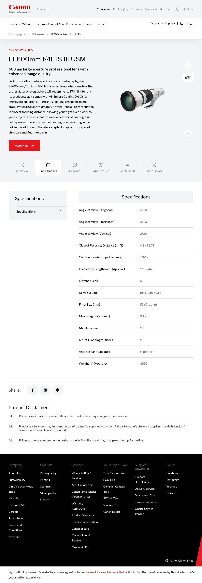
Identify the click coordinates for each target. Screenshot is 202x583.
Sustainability (17, 479)
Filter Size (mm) (89, 304)
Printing (45, 479)
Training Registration (85, 522)
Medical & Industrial (157, 9)
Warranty (157, 23)
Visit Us (13, 498)
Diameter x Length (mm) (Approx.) (102, 269)
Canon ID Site (112, 511)
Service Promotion (146, 502)
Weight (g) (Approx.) (93, 363)
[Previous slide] (188, 133)
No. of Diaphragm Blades (96, 340)
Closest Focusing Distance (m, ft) (101, 245)
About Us (15, 473)
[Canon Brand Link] (19, 9)
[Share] (32, 390)
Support (170, 23)
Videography (48, 493)
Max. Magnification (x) (94, 316)
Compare (74, 170)
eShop (189, 24)
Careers (14, 511)
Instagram (172, 479)
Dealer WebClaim (145, 495)
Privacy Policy (118, 572)
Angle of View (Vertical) (95, 233)
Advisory (14, 537)
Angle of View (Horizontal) (97, 221)
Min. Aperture (88, 328)
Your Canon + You (53, 23)
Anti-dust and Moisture (94, 351)
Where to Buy (30, 23)
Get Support (127, 170)
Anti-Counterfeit (82, 485)
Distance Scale (89, 281)
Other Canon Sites (181, 560)
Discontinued (21, 50)
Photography (48, 473)
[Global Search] (178, 9)
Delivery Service (145, 488)
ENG (186, 9)
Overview (22, 170)
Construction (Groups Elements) (100, 257)
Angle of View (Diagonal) (96, 210)
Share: (15, 390)
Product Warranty (83, 515)
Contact (100, 23)
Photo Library (154, 170)
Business (137, 9)
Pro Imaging (120, 9)
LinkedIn (171, 493)
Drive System (88, 292)
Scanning (45, 486)
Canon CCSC (17, 505)
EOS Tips (109, 479)
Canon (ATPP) (80, 547)
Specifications (48, 170)
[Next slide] (188, 66)
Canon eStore (80, 528)
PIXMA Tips (110, 498)
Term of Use (94, 572)
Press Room (73, 23)
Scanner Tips (111, 505)
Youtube (171, 486)
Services (88, 23)
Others (44, 499)
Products (14, 23)
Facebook (172, 473)
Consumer (104, 9)
